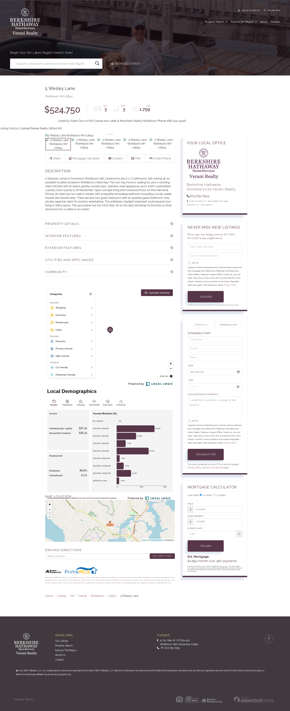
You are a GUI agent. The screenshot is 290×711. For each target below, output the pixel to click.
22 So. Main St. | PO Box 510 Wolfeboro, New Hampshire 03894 (179, 642)
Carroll (83, 595)
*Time (190, 380)
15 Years (220, 495)
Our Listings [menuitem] (61, 641)
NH (72, 595)
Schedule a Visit (228, 325)
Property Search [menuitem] (214, 21)
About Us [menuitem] (60, 655)
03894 (112, 595)
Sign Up (256, 10)
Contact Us (193, 205)
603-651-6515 (274, 10)
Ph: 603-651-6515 (170, 648)
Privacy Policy (230, 285)
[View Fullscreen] (49, 516)
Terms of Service (214, 467)
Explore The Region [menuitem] (66, 650)
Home (49, 595)
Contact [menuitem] (275, 21)
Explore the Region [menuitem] (242, 21)
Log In (244, 10)
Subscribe (206, 296)
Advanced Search (127, 63)
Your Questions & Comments (203, 394)
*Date (190, 365)
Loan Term (193, 495)
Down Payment (196, 516)
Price (190, 504)
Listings (61, 595)
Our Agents (206, 205)
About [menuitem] (263, 21)
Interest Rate (195, 528)
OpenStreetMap (157, 540)
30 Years (207, 495)
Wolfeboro (97, 595)
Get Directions (162, 556)
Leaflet (144, 540)
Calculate (205, 545)
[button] (97, 64)
